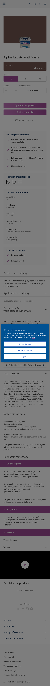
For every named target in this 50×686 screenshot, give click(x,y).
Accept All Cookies (25, 350)
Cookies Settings (25, 344)
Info (33, 337)
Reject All (25, 357)
